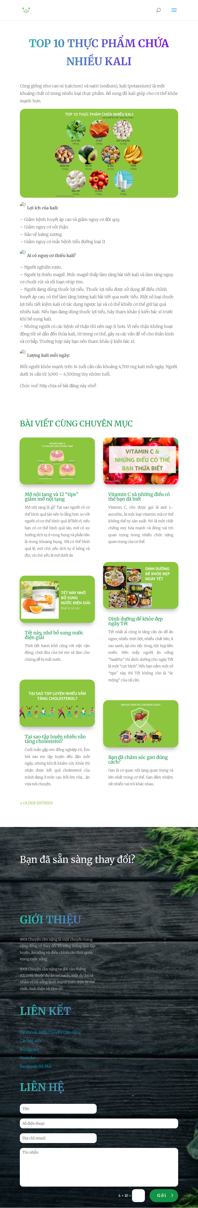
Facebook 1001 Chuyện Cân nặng (50, 1032)
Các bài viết (30, 1040)
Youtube (27, 1057)
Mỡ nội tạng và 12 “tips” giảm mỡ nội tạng (51, 496)
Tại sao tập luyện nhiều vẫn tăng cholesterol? (55, 739)
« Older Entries (36, 803)
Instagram (29, 1049)
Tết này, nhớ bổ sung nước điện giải (54, 635)
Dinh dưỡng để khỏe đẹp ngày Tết (135, 621)
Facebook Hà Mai (36, 1066)
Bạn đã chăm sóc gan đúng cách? (138, 759)
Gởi (162, 1195)
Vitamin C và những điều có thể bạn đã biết (139, 496)
